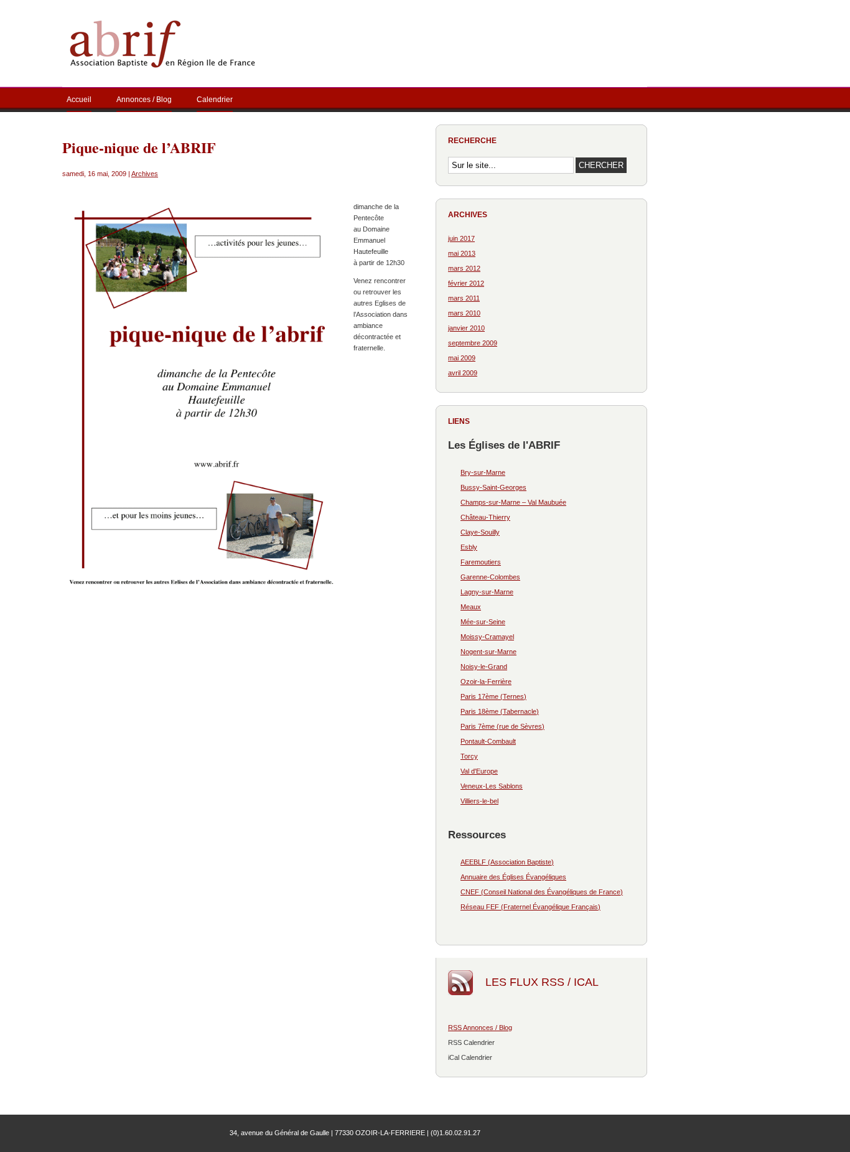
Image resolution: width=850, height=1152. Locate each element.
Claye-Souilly (480, 532)
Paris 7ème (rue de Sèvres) (502, 726)
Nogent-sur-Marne (488, 651)
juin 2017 (461, 238)
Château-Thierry (485, 517)
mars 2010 (464, 313)
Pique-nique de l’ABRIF (139, 147)
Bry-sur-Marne (482, 472)
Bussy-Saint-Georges (493, 487)
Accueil (79, 99)
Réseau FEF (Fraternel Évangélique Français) (530, 907)
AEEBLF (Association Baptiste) (507, 862)
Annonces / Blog (144, 99)
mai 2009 (461, 358)
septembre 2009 (472, 343)
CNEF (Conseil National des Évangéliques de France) (541, 892)
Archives (144, 173)
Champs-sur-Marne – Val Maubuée (513, 502)
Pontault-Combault (488, 741)
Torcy (469, 756)
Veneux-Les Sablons (491, 786)
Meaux (470, 607)
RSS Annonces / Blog (480, 1027)
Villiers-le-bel (479, 801)
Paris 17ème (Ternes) (493, 696)
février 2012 (466, 283)
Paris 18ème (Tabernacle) (499, 711)
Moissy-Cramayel (487, 636)
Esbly (468, 547)
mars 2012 (464, 268)
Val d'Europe (479, 771)
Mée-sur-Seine (482, 621)
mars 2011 (464, 298)
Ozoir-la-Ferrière (485, 681)
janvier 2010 (466, 328)
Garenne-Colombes (490, 577)
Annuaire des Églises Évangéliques (513, 877)
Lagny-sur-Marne (486, 592)
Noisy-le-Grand (483, 666)
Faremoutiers (480, 562)
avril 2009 (462, 373)
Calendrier (215, 99)
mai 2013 (461, 253)
